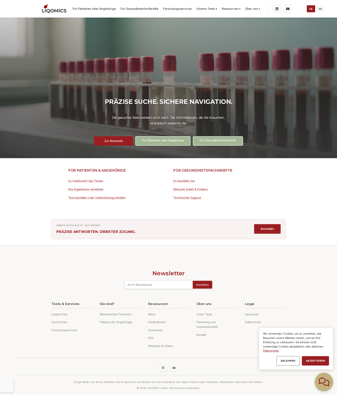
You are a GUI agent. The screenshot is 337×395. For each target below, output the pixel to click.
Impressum (252, 314)
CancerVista (59, 322)
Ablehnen (288, 360)
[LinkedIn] (163, 368)
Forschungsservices (177, 9)
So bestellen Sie (184, 181)
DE (311, 8)
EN (320, 8)
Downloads (155, 330)
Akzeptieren (315, 360)
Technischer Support (187, 198)
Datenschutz (253, 322)
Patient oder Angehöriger (116, 322)
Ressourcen (230, 9)
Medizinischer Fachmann (116, 314)
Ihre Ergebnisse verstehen (85, 189)
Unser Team (204, 314)
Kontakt (267, 229)
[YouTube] (174, 368)
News (151, 314)
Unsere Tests (205, 9)
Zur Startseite (113, 141)
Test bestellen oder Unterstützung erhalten (97, 198)
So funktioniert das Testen (85, 181)
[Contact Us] (324, 382)
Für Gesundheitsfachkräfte (139, 9)
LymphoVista (59, 314)
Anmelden (202, 284)
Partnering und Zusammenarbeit (207, 324)
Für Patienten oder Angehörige (94, 9)
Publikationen (157, 322)
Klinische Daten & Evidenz (190, 189)
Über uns (251, 9)
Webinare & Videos (160, 346)
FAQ (150, 338)
